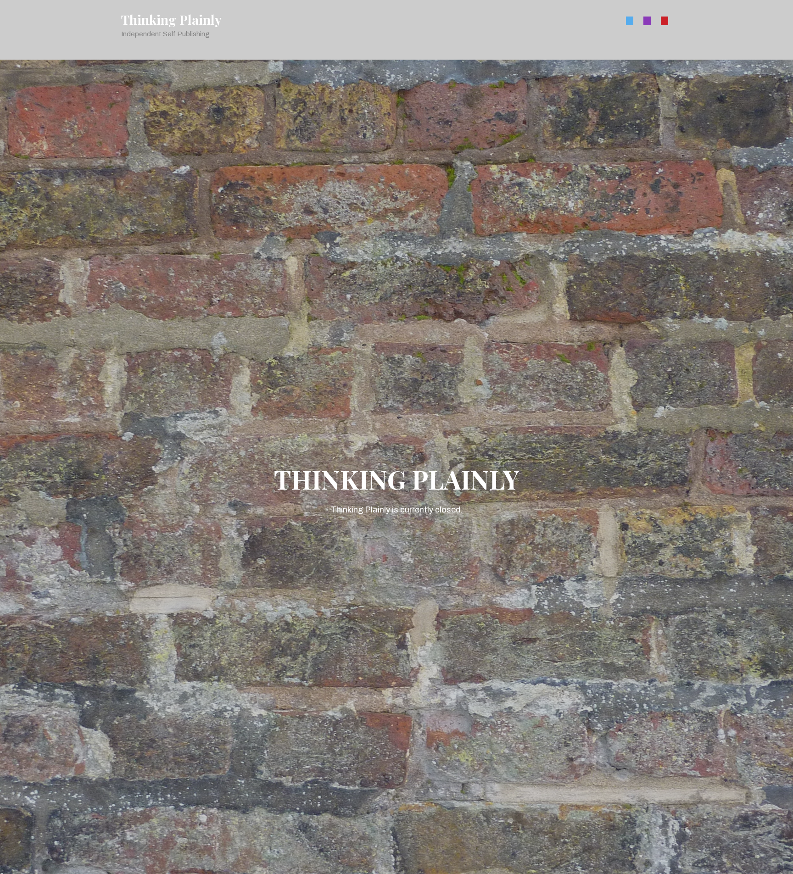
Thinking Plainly (171, 19)
